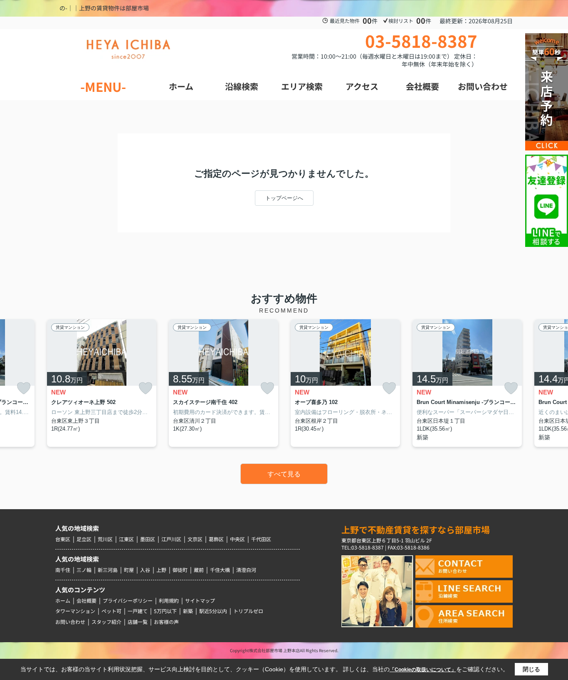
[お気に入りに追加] (23, 388)
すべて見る (284, 474)
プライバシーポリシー (128, 600)
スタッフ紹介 (106, 621)
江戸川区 (171, 538)
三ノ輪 (84, 569)
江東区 (126, 538)
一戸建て (138, 610)
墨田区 (147, 538)
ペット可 (111, 610)
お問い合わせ (70, 621)
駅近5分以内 (213, 610)
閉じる (531, 669)
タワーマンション (75, 610)
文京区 (195, 538)
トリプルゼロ (248, 610)
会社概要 (86, 600)
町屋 (129, 569)
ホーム (62, 600)
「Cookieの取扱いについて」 (423, 670)
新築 (188, 610)
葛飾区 (216, 538)
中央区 (237, 538)
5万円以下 (165, 610)
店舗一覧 (138, 621)
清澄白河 (246, 569)
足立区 (84, 538)
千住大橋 (220, 569)
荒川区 (105, 538)
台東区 (62, 538)
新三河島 (108, 569)
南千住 (62, 569)
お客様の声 (166, 621)
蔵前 (199, 569)
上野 (161, 569)
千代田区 (261, 538)
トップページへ (284, 198)
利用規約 (169, 600)
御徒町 (180, 569)
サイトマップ (200, 600)
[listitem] (102, 383)
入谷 (145, 569)
